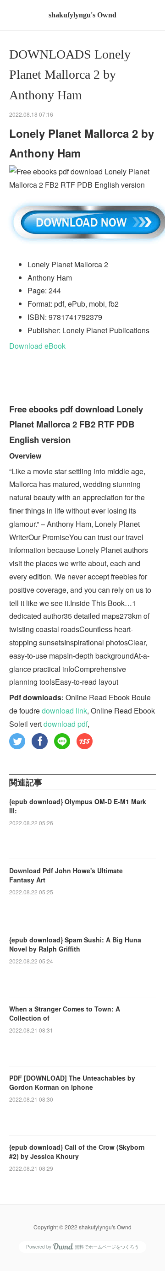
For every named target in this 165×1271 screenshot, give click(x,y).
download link (64, 710)
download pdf (66, 724)
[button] (17, 741)
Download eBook (37, 346)
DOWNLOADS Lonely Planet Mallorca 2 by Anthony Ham (70, 75)
